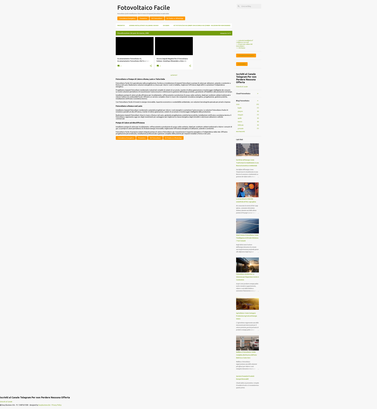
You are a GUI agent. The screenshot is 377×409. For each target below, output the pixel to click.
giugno (240, 111)
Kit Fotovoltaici (156, 18)
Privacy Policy (56, 405)
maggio (240, 115)
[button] (151, 66)
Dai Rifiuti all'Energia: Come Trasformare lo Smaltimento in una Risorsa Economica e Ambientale (247, 162)
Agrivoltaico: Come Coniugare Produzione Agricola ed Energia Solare (246, 316)
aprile (240, 118)
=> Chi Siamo (240, 48)
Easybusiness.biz (44, 405)
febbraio (241, 125)
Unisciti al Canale (242, 87)
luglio (240, 108)
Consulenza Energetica (127, 18)
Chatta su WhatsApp (175, 18)
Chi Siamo (166, 25)
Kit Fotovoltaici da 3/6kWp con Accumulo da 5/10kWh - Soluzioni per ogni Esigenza (202, 25)
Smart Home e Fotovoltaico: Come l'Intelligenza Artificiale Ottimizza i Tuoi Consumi (247, 238)
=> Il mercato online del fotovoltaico (244, 45)
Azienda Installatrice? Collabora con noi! (144, 25)
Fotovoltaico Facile (143, 7)
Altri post (174, 75)
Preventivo (143, 18)
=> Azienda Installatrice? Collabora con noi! (244, 41)
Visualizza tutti (225, 33)
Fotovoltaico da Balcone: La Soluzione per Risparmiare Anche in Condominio (247, 277)
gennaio (240, 128)
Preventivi (121, 25)
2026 (237, 104)
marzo (240, 122)
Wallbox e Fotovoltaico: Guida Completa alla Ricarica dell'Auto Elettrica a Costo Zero (246, 355)
